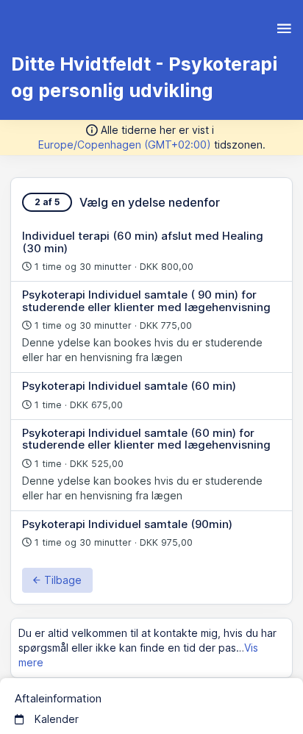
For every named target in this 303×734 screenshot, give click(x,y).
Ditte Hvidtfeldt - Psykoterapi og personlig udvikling (144, 77)
